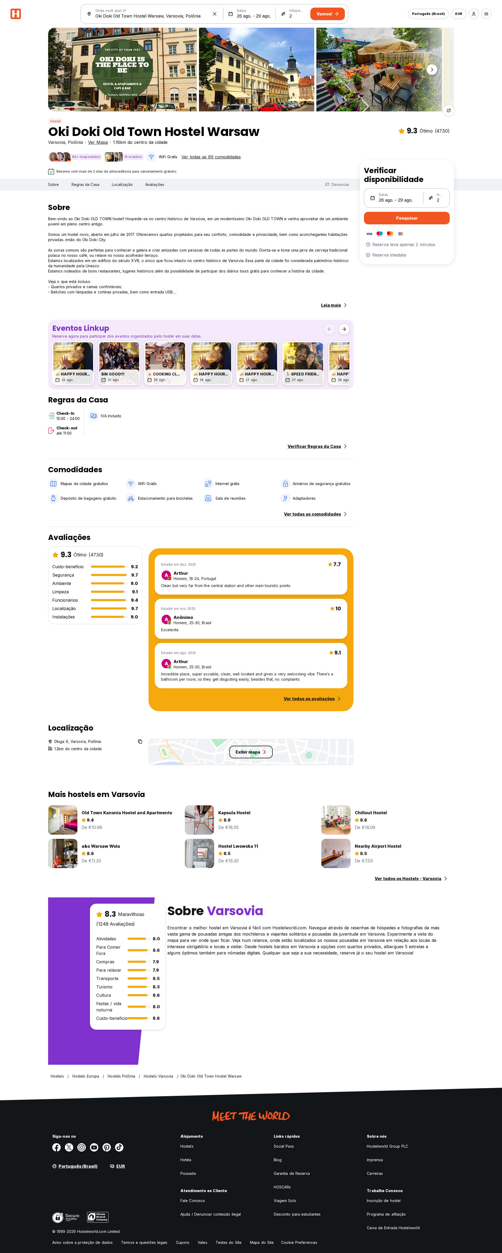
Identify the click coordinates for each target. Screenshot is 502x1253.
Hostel (55, 121)
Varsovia (56, 142)
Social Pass (284, 1146)
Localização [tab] (122, 184)
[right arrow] (344, 329)
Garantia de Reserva (292, 1173)
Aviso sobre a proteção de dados (82, 1242)
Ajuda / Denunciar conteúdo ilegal (210, 1214)
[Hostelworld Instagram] (81, 1147)
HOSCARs (282, 1187)
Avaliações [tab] (154, 184)
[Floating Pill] (432, 69)
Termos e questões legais (144, 1242)
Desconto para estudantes (297, 1214)
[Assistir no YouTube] (94, 1147)
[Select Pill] (474, 14)
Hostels (186, 1146)
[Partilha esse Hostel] (448, 110)
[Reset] (214, 14)
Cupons (183, 1242)
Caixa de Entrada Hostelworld (393, 1228)
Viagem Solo (285, 1200)
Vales (202, 1242)
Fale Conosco (192, 1200)
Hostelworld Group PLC (387, 1146)
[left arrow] (329, 329)
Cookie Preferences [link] (299, 1242)
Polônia (75, 142)
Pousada (188, 1173)
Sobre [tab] (53, 184)
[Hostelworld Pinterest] (106, 1147)
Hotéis (186, 1160)
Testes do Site (229, 1242)
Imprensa (375, 1160)
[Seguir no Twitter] (69, 1147)
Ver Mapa (98, 142)
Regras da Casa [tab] (85, 184)
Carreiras (375, 1173)
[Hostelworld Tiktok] (119, 1147)
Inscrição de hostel (384, 1200)
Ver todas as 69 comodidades (211, 157)
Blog (278, 1160)
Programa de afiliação (386, 1214)
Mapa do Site (262, 1242)
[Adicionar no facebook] (56, 1147)
